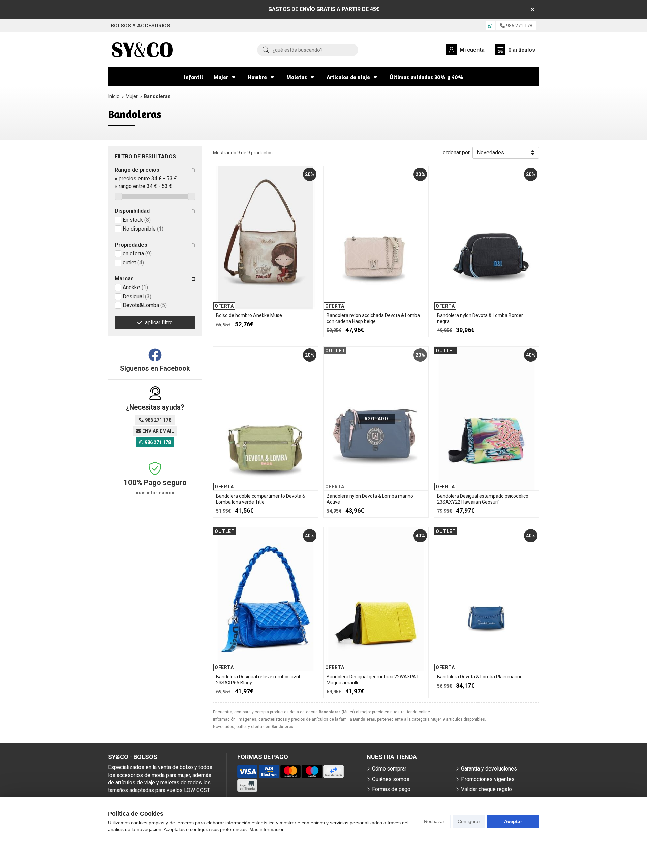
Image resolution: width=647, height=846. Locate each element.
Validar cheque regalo (486, 789)
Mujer (221, 76)
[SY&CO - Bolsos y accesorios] (142, 49)
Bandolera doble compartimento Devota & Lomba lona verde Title (260, 499)
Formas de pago (391, 789)
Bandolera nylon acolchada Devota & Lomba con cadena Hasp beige (373, 318)
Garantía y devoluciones (489, 768)
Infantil (193, 76)
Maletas (296, 76)
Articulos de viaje (348, 76)
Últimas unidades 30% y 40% (426, 76)
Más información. (267, 829)
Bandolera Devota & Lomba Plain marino (480, 676)
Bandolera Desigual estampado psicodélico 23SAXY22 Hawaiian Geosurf (482, 499)
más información (155, 492)
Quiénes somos (390, 779)
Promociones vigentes (488, 779)
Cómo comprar (389, 768)
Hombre (257, 76)
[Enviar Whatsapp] (490, 25)
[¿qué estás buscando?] (307, 50)
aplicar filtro (159, 322)
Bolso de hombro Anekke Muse (249, 315)
